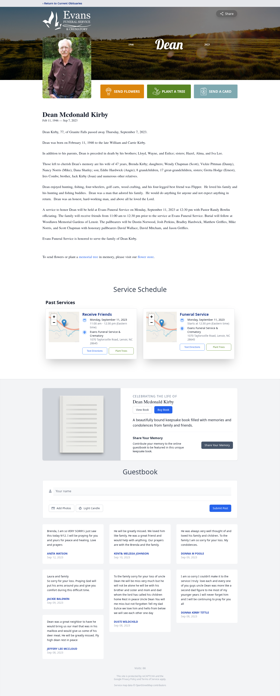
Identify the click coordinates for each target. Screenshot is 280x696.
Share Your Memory (217, 445)
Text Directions (95, 350)
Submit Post (220, 508)
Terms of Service (150, 679)
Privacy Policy (129, 679)
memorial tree (88, 256)
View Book (142, 410)
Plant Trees (121, 350)
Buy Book (163, 410)
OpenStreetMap (144, 685)
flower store (146, 256)
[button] (64, 323)
